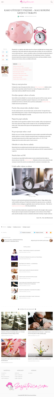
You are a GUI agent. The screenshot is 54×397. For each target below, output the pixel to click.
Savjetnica (22, 16)
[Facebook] (3, 52)
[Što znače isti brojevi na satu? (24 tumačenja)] (14, 258)
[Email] (50, 232)
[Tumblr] (6, 55)
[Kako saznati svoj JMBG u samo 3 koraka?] (14, 297)
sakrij (19, 64)
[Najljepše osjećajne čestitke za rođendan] (13, 348)
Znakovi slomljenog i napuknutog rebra (29, 289)
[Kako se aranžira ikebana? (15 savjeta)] (40, 348)
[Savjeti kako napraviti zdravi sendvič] (14, 271)
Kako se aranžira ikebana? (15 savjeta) (39, 359)
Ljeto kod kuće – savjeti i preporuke (5, 75)
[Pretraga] (51, 2)
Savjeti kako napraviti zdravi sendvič (28, 270)
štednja (9, 227)
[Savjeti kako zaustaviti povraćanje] (14, 277)
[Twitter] (6, 52)
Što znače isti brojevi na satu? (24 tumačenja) (30, 257)
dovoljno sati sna (46, 101)
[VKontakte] (6, 59)
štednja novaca (17, 227)
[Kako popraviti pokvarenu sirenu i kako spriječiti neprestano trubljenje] (14, 284)
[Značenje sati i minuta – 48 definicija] (14, 264)
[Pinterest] (3, 55)
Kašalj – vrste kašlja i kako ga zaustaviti (29, 250)
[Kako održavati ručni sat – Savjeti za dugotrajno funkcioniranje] (40, 321)
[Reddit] (3, 59)
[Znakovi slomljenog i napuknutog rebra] (14, 290)
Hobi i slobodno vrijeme (27, 7)
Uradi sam (16, 328)
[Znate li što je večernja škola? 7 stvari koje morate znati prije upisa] (13, 321)
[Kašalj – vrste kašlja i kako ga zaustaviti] (14, 251)
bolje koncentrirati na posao (18, 206)
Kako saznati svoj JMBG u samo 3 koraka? (29, 296)
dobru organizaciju (39, 87)
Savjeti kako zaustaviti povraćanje (28, 276)
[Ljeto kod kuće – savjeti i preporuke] (5, 69)
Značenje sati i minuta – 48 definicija (28, 263)
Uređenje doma (32, 355)
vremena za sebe (28, 160)
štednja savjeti (26, 227)
